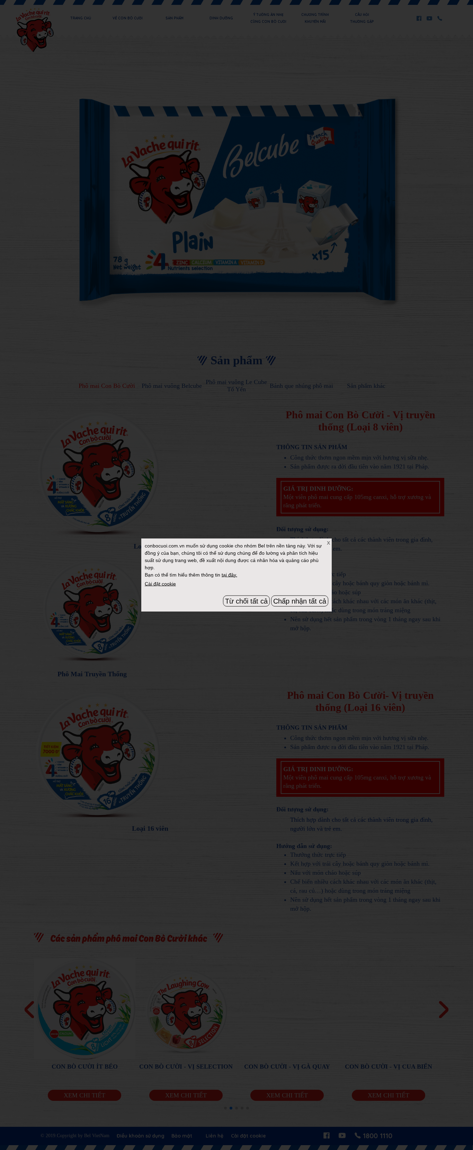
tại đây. (229, 574)
